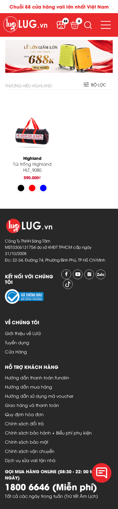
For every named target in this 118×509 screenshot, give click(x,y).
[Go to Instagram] (89, 274)
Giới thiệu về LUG (23, 333)
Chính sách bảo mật (26, 442)
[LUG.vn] (25, 24)
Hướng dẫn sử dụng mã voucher (39, 396)
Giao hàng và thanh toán (32, 405)
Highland (32, 158)
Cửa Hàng (16, 351)
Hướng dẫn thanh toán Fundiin (37, 377)
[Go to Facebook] (66, 274)
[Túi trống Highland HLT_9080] (32, 123)
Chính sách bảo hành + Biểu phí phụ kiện (48, 432)
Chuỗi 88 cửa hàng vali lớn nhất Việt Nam (59, 6)
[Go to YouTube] (78, 274)
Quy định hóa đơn (24, 414)
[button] (88, 25)
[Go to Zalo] (101, 274)
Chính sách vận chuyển (29, 451)
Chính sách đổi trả (24, 423)
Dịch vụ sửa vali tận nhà (30, 460)
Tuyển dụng (17, 342)
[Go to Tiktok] (68, 284)
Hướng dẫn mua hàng (28, 387)
